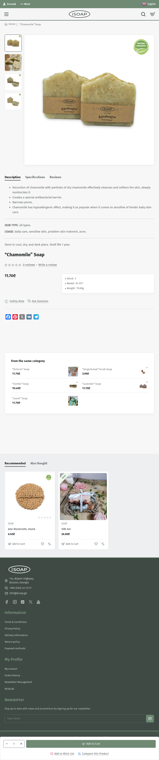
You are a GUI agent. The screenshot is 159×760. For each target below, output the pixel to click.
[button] (13, 36)
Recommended (15, 463)
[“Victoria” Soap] (73, 372)
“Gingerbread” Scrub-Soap (97, 369)
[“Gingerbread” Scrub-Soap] (143, 372)
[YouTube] (38, 602)
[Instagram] (15, 602)
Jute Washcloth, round (21, 529)
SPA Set (66, 529)
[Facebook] (7, 602)
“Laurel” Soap (20, 398)
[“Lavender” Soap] (143, 386)
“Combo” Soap (20, 383)
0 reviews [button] (29, 265)
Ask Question (40, 301)
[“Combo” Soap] (73, 386)
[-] (6, 744)
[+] (21, 744)
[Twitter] (31, 602)
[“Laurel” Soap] (73, 401)
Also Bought (38, 463)
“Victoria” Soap (20, 369)
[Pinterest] (22, 602)
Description (13, 177)
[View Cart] (153, 14)
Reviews (55, 177)
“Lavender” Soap (91, 383)
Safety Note (17, 301)
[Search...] (143, 14)
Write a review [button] (47, 265)
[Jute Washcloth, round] (29, 496)
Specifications (35, 177)
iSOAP (11, 523)
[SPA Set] (83, 496)
